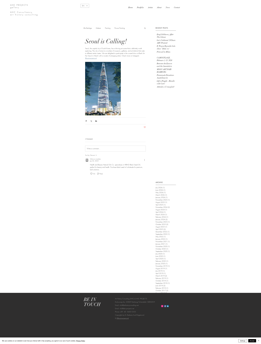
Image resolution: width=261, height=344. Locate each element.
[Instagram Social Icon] (162, 306)
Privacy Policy (80, 341)
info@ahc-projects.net (127, 308)
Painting (107, 28)
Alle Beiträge (87, 28)
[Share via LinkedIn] (96, 121)
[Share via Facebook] (86, 121)
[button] (145, 28)
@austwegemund (123, 318)
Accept (252, 341)
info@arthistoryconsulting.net (129, 305)
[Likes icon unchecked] (91, 173)
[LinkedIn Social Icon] (168, 306)
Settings (242, 341)
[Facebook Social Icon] (165, 306)
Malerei (98, 28)
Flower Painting (119, 28)
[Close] (258, 340)
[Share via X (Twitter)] (91, 121)
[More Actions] (144, 160)
